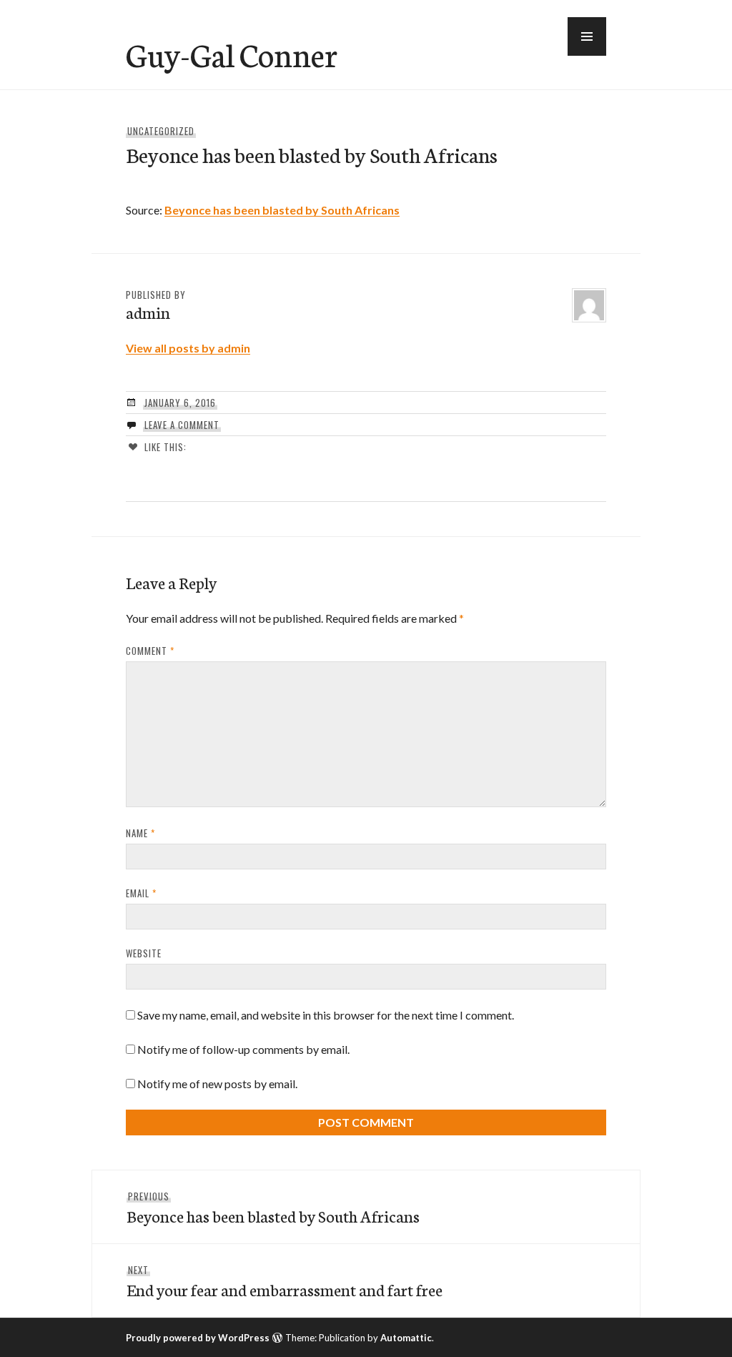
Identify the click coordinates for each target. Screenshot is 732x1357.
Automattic (406, 1337)
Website (144, 953)
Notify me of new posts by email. (217, 1083)
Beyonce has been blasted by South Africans (282, 210)
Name (140, 833)
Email (141, 893)
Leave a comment (181, 425)
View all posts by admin (188, 348)
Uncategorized (160, 131)
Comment (150, 650)
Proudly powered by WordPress (197, 1337)
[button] (587, 36)
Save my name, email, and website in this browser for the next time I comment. (325, 1015)
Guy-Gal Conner (231, 53)
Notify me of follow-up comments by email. (243, 1049)
